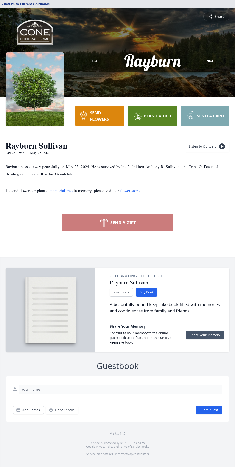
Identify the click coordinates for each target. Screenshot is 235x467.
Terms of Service (130, 447)
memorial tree (61, 190)
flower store (130, 190)
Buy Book (147, 292)
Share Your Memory (205, 335)
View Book (121, 292)
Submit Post (209, 410)
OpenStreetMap (122, 454)
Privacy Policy (104, 447)
